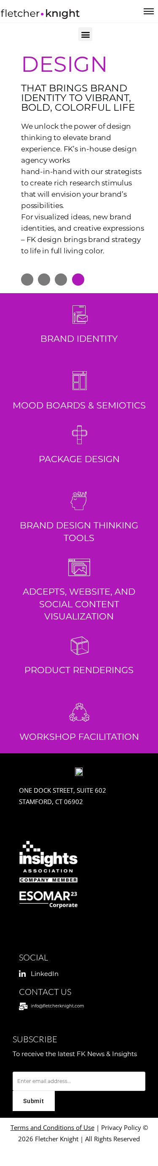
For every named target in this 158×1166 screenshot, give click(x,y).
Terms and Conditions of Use (52, 1127)
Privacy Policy (122, 1127)
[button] (85, 34)
